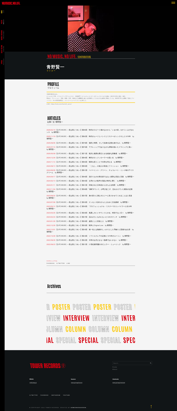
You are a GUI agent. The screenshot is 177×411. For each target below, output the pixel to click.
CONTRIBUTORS (84, 56)
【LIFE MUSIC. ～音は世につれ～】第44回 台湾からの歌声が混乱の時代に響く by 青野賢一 (86, 180)
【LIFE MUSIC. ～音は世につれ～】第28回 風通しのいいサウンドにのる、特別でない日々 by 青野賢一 (90, 212)
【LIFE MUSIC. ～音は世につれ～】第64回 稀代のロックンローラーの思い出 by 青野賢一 (85, 157)
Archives (54, 286)
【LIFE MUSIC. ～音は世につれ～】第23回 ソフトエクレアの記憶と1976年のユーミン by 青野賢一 (89, 236)
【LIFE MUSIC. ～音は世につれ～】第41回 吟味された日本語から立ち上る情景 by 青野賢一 (86, 185)
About (114, 369)
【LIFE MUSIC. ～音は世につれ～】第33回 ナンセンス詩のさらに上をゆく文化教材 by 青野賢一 (88, 202)
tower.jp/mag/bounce (76, 382)
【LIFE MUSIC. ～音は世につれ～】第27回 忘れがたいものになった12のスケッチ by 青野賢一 (87, 217)
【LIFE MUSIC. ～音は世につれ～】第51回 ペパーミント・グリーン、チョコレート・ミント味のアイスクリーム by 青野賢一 (90, 171)
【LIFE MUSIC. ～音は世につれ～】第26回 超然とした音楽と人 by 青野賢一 (80, 221)
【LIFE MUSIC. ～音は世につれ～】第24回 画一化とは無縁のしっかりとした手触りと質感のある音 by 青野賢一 (90, 230)
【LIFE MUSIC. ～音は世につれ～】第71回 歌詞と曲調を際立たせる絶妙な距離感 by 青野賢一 (87, 153)
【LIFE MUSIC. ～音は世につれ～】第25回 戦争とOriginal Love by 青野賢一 (80, 225)
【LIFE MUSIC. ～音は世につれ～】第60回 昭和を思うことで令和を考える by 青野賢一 (84, 162)
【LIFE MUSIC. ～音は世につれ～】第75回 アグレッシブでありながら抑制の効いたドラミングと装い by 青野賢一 (90, 148)
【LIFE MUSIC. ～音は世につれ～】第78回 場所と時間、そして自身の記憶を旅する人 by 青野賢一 (89, 143)
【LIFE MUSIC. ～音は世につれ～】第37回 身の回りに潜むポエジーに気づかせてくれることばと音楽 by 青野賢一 (90, 196)
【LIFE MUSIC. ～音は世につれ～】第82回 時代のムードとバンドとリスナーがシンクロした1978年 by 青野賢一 (90, 137)
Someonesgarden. (79, 407)
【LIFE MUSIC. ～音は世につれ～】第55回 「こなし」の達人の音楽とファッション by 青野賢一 (88, 166)
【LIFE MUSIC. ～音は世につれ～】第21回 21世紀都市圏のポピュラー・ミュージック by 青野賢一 (89, 244)
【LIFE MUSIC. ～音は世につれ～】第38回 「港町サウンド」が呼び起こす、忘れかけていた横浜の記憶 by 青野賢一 (90, 190)
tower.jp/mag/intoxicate (118, 382)
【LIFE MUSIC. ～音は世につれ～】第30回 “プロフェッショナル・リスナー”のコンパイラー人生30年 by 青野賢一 (90, 207)
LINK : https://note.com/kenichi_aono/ (59, 104)
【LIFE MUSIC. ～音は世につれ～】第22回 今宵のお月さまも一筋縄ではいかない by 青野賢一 (87, 240)
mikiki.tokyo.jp (33, 382)
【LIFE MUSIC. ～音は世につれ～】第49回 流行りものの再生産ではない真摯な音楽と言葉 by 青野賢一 (90, 176)
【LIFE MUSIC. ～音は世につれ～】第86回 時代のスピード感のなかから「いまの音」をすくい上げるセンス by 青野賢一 (90, 131)
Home (114, 367)
